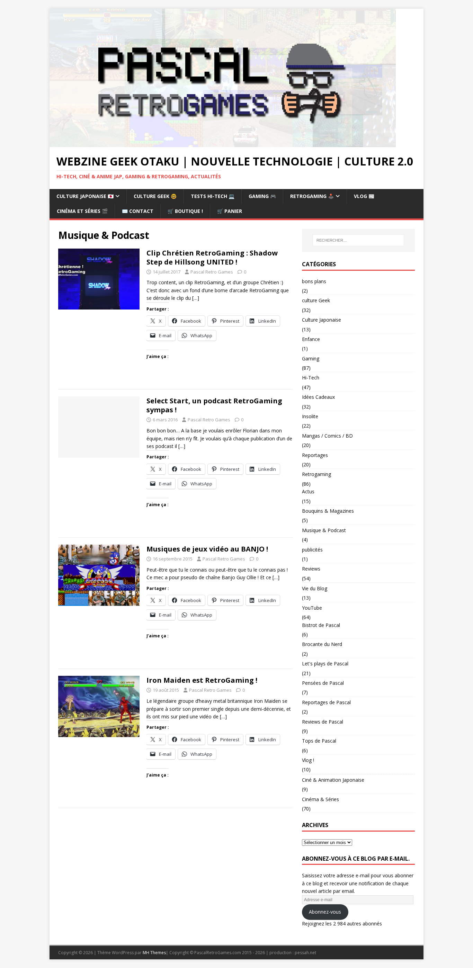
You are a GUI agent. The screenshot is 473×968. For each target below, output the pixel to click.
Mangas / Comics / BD (327, 435)
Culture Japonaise (321, 319)
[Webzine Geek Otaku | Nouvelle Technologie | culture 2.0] (223, 143)
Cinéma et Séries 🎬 (82, 211)
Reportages (315, 455)
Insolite (310, 416)
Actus (308, 491)
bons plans (314, 281)
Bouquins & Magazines (328, 511)
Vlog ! (308, 760)
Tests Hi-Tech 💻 (212, 196)
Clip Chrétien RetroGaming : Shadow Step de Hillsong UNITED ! (212, 257)
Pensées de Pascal (323, 683)
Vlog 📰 (364, 196)
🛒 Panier (229, 211)
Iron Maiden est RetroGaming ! (201, 680)
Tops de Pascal (319, 740)
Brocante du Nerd (322, 644)
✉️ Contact (137, 211)
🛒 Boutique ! (185, 211)
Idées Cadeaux (318, 397)
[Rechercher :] (358, 240)
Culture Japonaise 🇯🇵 (85, 196)
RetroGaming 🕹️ (312, 196)
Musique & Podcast (324, 530)
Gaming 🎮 (262, 196)
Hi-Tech (310, 377)
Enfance (311, 339)
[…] (195, 298)
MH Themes (154, 953)
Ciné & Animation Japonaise (333, 780)
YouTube (312, 607)
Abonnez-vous (325, 911)
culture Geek (316, 300)
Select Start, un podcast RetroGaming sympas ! (214, 405)
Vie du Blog (314, 588)
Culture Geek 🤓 (155, 196)
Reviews (311, 568)
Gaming (310, 358)
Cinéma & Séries (320, 799)
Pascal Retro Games (211, 272)
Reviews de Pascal (322, 721)
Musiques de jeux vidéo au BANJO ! (207, 549)
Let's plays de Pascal (325, 663)
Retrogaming (316, 474)
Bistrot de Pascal (321, 625)
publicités (312, 549)
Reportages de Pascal (326, 702)
